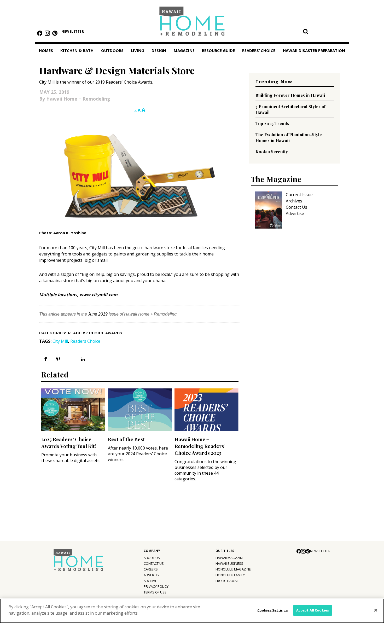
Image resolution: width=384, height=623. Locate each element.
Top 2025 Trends (272, 123)
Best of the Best (126, 439)
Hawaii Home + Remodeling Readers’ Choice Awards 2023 (199, 446)
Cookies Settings (272, 610)
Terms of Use (155, 592)
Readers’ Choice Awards (95, 333)
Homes (46, 50)
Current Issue (299, 194)
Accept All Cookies (312, 610)
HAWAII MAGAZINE (230, 557)
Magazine (184, 50)
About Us (152, 557)
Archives (294, 201)
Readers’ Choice (258, 50)
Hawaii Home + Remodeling (192, 22)
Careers (151, 569)
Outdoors (112, 50)
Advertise (295, 213)
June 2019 (98, 314)
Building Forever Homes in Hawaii (290, 95)
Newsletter (72, 31)
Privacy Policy (156, 586)
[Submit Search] (306, 31)
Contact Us (296, 207)
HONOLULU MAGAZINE (233, 569)
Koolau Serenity (271, 151)
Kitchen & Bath (77, 50)
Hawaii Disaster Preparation (314, 50)
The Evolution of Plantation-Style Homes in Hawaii (288, 137)
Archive (150, 580)
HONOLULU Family (230, 575)
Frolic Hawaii (227, 580)
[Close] (375, 610)
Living (137, 50)
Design (159, 50)
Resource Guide (218, 50)
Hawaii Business (229, 563)
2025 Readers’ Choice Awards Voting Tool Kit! (68, 442)
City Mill (60, 341)
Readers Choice (85, 341)
